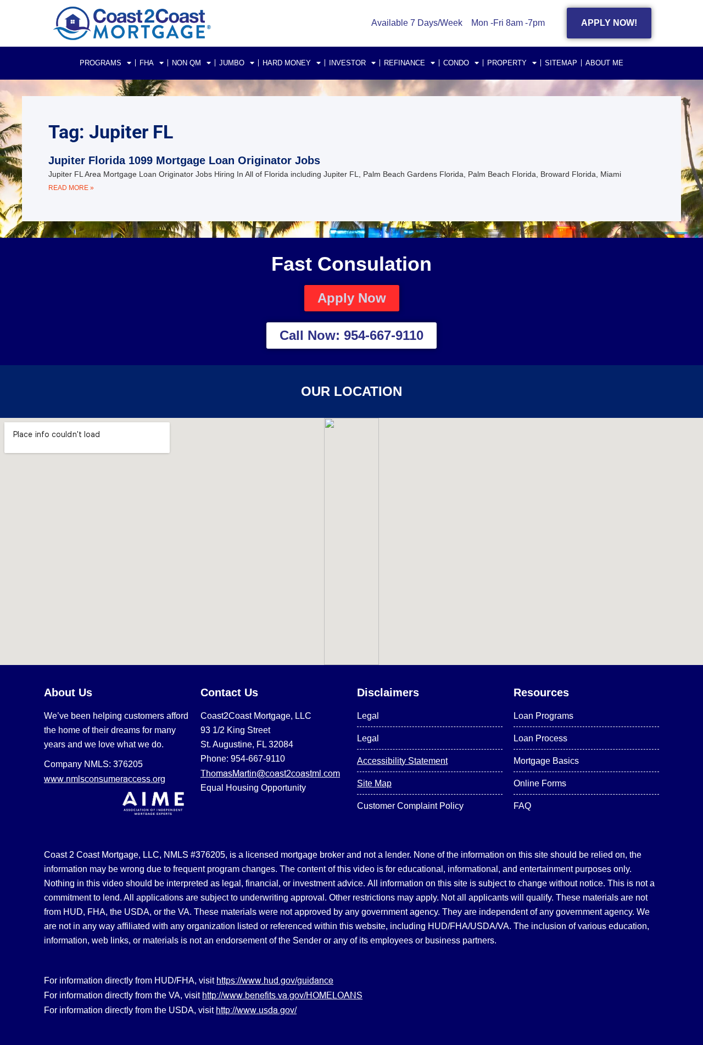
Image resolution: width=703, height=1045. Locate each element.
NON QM (186, 63)
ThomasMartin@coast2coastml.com (270, 773)
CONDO (456, 63)
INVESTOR (347, 63)
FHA (147, 63)
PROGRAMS (100, 63)
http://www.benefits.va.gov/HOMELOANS (282, 995)
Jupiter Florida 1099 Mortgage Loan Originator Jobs (184, 160)
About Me (604, 63)
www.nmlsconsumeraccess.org (104, 779)
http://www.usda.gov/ (256, 1010)
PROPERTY (507, 63)
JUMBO (231, 63)
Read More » (71, 188)
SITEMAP (561, 63)
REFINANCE (404, 63)
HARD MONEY (287, 63)
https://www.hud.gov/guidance (274, 980)
